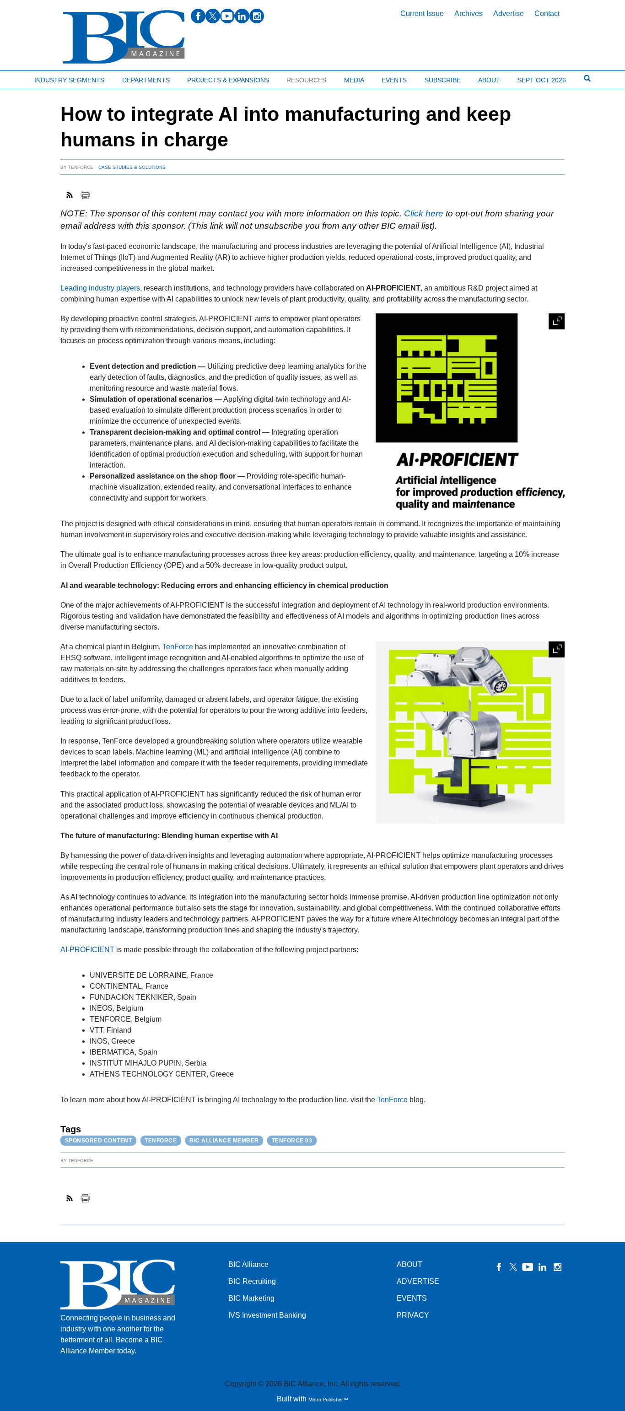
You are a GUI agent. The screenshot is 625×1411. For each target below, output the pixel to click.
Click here (423, 213)
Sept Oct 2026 (541, 80)
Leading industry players (100, 288)
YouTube (528, 1267)
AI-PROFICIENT (87, 949)
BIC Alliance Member (224, 1140)
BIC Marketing (251, 1298)
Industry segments (69, 80)
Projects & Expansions (228, 80)
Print (85, 194)
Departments (146, 80)
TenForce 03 (292, 1140)
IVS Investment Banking (267, 1315)
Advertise (508, 13)
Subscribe (443, 80)
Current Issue (422, 13)
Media (354, 80)
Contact (547, 13)
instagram (256, 16)
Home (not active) (27, 78)
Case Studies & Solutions (132, 167)
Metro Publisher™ (328, 1399)
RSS (70, 194)
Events (394, 80)
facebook (198, 16)
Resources (306, 80)
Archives (468, 13)
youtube (227, 16)
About (489, 80)
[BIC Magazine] (124, 37)
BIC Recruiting (252, 1281)
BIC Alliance (248, 1264)
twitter (212, 16)
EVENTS (412, 1298)
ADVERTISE (418, 1281)
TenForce (80, 167)
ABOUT (409, 1264)
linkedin (242, 16)
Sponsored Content (98, 1140)
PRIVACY (413, 1315)
